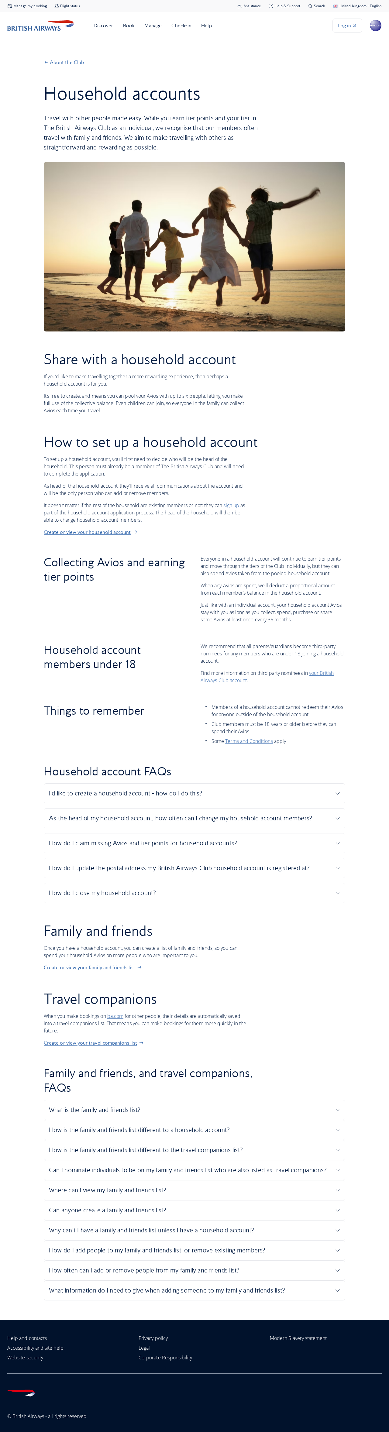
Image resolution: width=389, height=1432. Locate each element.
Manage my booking (30, 6)
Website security (25, 1357)
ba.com (115, 1016)
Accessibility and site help (35, 1347)
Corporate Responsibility (165, 1357)
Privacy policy (153, 1338)
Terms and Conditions (249, 741)
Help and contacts (27, 1338)
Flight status (70, 6)
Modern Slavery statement (298, 1338)
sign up (231, 505)
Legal (144, 1347)
